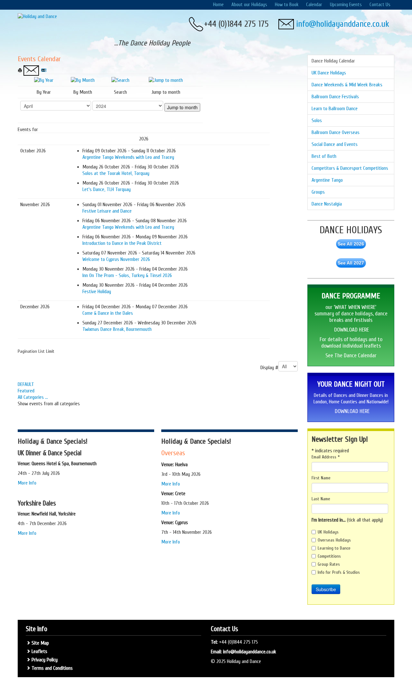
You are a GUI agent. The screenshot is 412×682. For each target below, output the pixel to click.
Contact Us (380, 4)
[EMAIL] (43, 70)
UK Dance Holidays (329, 73)
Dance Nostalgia (327, 204)
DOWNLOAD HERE (351, 330)
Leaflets (39, 651)
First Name (321, 478)
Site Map (40, 643)
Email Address (326, 457)
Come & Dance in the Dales (107, 313)
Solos (317, 120)
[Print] (20, 70)
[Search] (120, 80)
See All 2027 (351, 262)
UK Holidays (328, 532)
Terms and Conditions (52, 668)
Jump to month (182, 107)
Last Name (321, 499)
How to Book (286, 4)
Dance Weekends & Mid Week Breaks (347, 85)
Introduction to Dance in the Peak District (122, 243)
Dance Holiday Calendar (333, 61)
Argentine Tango (327, 180)
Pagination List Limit (36, 351)
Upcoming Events (346, 4)
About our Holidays (249, 4)
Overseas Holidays (334, 540)
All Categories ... (33, 397)
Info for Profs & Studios (339, 572)
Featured (26, 391)
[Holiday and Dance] (37, 16)
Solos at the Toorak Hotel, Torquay (115, 173)
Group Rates (329, 564)
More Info (28, 483)
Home (218, 4)
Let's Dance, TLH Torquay (106, 189)
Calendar (314, 4)
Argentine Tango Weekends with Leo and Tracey (128, 157)
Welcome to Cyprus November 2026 (116, 259)
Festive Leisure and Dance (107, 211)
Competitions (329, 556)
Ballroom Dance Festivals (335, 97)
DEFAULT (26, 384)
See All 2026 (351, 243)
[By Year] (43, 80)
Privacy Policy (45, 660)
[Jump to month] (166, 80)
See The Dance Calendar (351, 355)
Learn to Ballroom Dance (335, 108)
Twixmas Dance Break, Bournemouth (117, 329)
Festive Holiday (96, 291)
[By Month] (83, 80)
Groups (318, 192)
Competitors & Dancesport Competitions (350, 168)
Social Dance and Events (335, 144)
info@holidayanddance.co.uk (342, 24)
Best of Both (324, 156)
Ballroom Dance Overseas (336, 132)
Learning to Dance (334, 548)
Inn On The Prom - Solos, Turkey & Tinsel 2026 (127, 275)
